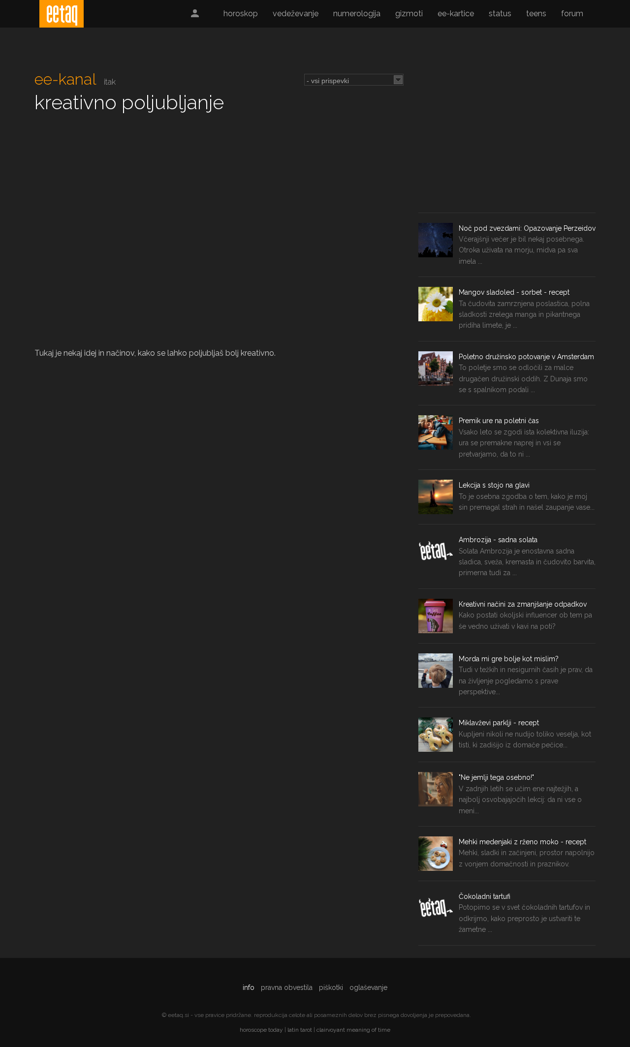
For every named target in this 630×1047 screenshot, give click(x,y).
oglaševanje (368, 987)
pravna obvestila (287, 987)
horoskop (240, 13)
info (248, 987)
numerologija (356, 13)
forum (572, 13)
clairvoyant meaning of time (353, 1029)
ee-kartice (456, 13)
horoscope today (261, 1029)
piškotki (331, 987)
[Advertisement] (507, 139)
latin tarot (299, 1029)
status (500, 13)
